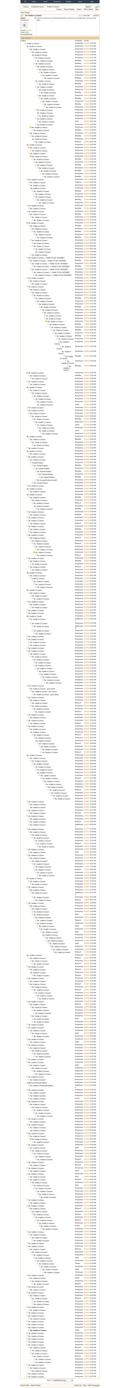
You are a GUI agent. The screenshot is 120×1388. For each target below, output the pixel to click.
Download (57, 1)
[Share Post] (91, 15)
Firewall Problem (37, 463)
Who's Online (88, 9)
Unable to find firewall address (37, 1083)
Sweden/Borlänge (26, 34)
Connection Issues (37, 7)
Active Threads (69, 9)
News (80, 1)
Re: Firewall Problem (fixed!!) (47, 480)
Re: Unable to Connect (33, 15)
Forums (25, 7)
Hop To (49, 1380)
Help (91, 1)
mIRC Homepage (93, 1385)
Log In (96, 7)
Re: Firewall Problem (41, 466)
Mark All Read (35, 1385)
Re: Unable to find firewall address (41, 1086)
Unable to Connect (33, 43)
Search (79, 9)
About (45, 1)
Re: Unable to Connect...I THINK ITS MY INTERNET (46, 258)
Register (68, 1)
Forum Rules (25, 1385)
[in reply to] (76, 15)
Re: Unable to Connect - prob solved (42, 689)
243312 (96, 15)
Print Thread (25, 13)
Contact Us (78, 1385)
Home (34, 1)
